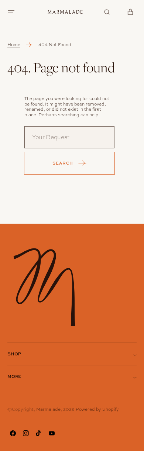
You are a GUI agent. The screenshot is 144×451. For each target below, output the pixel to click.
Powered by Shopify (97, 409)
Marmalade (48, 409)
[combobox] (69, 137)
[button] (11, 12)
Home (13, 45)
